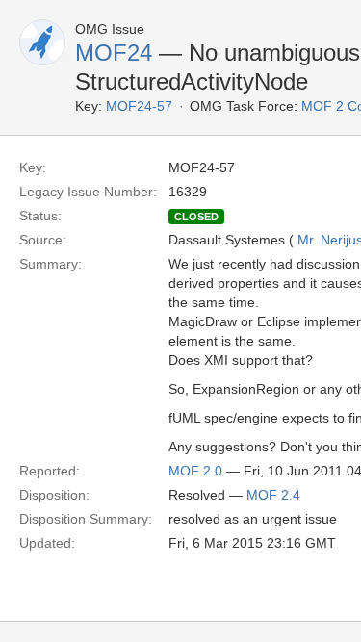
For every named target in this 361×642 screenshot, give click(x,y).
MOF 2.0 (195, 470)
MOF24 (113, 52)
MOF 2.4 (273, 494)
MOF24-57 (139, 106)
